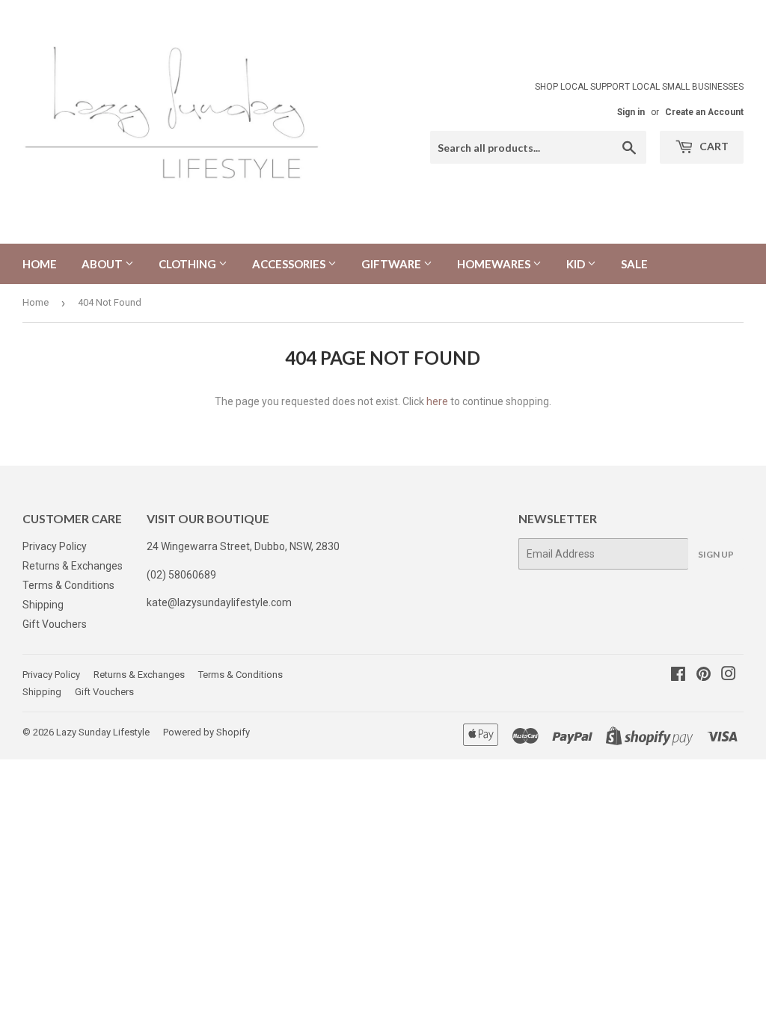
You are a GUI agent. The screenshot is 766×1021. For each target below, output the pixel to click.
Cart (713, 146)
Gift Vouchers (54, 624)
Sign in (631, 112)
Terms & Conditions (68, 585)
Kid (576, 264)
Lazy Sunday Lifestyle (103, 732)
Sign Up (716, 554)
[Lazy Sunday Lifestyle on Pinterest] (703, 676)
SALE (634, 264)
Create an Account (704, 112)
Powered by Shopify (206, 732)
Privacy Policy (54, 546)
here (437, 401)
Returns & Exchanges (72, 566)
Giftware (392, 264)
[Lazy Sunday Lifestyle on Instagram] (728, 676)
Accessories (290, 264)
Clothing (188, 264)
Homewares (495, 264)
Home (39, 264)
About (103, 264)
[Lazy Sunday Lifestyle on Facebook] (678, 676)
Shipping (43, 605)
